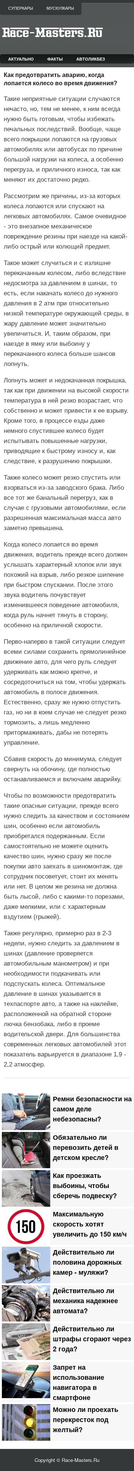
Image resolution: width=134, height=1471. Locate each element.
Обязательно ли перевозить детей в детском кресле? (85, 1147)
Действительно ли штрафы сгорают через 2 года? (92, 1338)
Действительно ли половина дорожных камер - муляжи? (87, 1262)
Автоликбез (90, 59)
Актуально (21, 59)
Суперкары (20, 8)
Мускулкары (60, 8)
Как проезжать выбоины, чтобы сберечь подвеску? (85, 1185)
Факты (55, 59)
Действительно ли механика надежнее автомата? (85, 1300)
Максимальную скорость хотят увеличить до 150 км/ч (90, 1223)
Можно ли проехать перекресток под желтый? (85, 1419)
